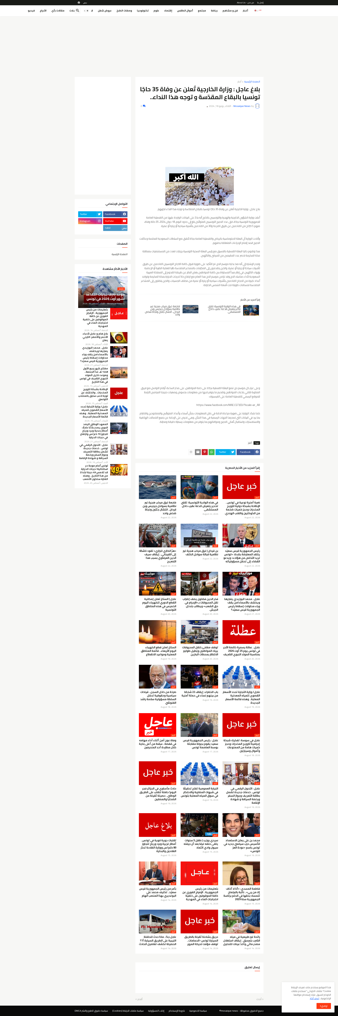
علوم (156, 10)
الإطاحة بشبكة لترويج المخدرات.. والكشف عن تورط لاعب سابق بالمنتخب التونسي (93, 394)
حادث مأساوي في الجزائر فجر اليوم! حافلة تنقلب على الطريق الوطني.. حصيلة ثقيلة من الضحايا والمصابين (157, 794)
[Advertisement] (169, 45)
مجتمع (202, 10)
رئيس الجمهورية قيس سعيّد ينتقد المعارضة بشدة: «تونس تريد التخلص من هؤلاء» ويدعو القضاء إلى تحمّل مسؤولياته (241, 556)
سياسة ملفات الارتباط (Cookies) (128, 1010)
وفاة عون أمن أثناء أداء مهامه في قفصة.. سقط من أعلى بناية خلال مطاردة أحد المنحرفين (157, 744)
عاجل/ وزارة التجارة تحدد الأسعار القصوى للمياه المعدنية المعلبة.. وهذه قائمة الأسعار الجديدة (241, 697)
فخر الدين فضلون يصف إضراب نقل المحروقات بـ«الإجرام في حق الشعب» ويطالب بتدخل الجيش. (200, 604)
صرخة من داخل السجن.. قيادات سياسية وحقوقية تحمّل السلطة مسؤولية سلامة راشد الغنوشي (158, 697)
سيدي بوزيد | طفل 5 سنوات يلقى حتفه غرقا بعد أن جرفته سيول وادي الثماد (201, 844)
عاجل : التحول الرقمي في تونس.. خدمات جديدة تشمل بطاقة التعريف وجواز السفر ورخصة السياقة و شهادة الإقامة (243, 796)
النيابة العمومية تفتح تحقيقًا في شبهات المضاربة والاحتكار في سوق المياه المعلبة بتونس (199, 792)
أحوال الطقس (185, 10)
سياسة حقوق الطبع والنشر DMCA (91, 1010)
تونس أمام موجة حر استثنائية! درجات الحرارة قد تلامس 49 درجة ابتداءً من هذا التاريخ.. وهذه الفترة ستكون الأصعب (94, 472)
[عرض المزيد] (191, 452)
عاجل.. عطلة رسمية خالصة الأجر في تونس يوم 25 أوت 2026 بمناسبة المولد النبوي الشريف (241, 651)
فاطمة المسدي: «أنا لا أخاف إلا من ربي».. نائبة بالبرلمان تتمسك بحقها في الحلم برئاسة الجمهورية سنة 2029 (241, 894)
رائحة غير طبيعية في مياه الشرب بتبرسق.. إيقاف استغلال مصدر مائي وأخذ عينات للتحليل (241, 940)
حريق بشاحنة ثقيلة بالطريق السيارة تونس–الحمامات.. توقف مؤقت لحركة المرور (201, 940)
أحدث (258, 999)
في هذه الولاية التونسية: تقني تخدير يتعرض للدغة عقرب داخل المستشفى (224, 309)
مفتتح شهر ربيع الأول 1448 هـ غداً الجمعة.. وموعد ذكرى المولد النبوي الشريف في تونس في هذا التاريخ (94, 375)
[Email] (198, 452)
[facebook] (79, 2)
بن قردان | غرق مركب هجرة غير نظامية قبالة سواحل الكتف (200, 552)
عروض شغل (105, 10)
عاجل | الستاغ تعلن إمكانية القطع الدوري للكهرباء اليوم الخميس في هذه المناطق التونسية (159, 604)
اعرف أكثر (314, 998)
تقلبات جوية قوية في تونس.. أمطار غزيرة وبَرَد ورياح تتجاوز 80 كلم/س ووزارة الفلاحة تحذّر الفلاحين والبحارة (158, 846)
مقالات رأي (57, 10)
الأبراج (43, 10)
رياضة (214, 10)
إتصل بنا (260, 3)
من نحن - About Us (245, 3)
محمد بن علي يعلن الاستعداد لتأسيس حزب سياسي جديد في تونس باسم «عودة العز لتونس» (242, 846)
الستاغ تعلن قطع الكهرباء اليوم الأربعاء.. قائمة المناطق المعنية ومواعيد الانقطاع (158, 651)
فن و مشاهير (230, 10)
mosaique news (229, 1010)
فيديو (31, 10)
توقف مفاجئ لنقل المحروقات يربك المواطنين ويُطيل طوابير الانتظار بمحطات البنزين (200, 651)
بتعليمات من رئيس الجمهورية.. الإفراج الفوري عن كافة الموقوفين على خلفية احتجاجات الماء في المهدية (200, 894)
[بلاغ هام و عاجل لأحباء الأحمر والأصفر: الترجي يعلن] (118, 337)
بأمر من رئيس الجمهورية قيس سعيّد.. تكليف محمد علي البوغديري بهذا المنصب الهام (157, 892)
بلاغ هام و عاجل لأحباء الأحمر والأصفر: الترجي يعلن (95, 337)
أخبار (245, 10)
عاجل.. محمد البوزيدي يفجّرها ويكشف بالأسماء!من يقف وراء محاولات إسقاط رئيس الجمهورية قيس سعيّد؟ (242, 604)
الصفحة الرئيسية (252, 81)
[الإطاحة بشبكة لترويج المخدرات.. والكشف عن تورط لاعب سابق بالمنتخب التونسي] (118, 393)
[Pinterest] (205, 452)
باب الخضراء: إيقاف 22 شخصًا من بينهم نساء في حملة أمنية (199, 693)
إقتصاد (168, 10)
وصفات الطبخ (124, 10)
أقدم (139, 999)
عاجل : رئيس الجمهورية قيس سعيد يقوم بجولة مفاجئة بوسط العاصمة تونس (200, 744)
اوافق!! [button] (323, 1006)
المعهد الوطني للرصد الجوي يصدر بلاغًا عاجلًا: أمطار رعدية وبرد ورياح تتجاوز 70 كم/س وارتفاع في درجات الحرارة (94, 431)
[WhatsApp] (212, 452)
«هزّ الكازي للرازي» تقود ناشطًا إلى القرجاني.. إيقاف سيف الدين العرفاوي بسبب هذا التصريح (157, 556)
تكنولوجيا (143, 10)
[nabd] (85, 2)
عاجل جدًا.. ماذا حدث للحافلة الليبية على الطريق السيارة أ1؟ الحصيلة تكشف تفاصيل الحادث (157, 940)
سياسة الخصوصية (198, 1010)
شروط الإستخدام (177, 1010)
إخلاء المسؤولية (156, 1010)
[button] (86, 10)
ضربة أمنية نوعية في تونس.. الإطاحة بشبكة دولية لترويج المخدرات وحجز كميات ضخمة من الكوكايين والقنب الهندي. (242, 508)
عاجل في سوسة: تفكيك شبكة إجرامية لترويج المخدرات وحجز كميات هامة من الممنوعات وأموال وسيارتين (241, 746)
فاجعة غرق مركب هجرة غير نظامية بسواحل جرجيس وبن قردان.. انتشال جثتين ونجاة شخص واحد (162, 310)
